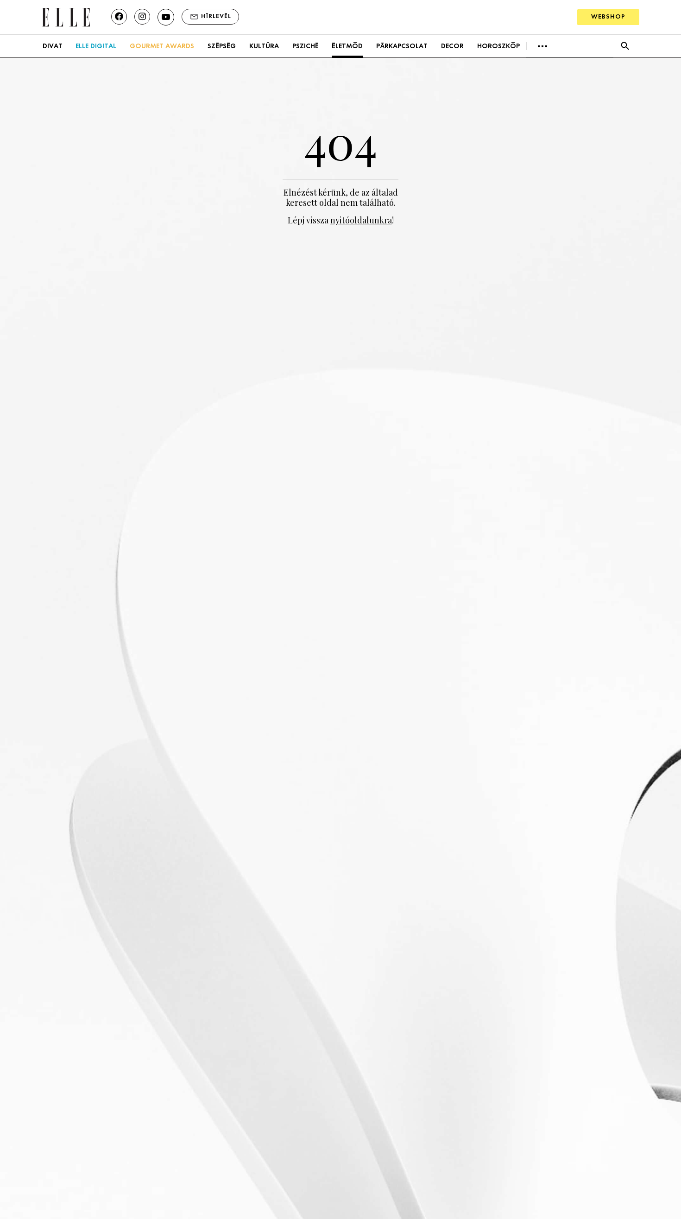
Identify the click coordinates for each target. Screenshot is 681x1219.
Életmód (347, 46)
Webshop (608, 16)
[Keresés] (624, 46)
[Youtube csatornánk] (166, 17)
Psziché (305, 46)
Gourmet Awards (162, 46)
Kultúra (264, 46)
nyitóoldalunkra (361, 220)
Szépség (222, 46)
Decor (452, 46)
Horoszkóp (498, 46)
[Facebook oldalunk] (119, 17)
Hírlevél (216, 16)
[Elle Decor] (66, 16)
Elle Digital (96, 46)
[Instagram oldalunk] (142, 17)
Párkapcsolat (402, 46)
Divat (53, 46)
